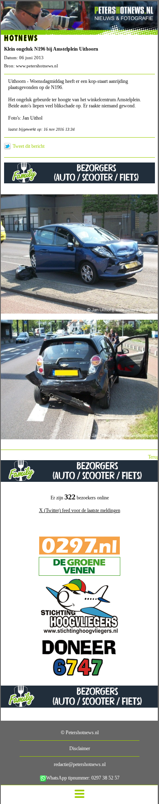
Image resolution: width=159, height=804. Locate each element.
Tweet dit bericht (28, 146)
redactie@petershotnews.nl (80, 764)
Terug (153, 457)
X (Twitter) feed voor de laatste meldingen (79, 510)
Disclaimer (79, 748)
